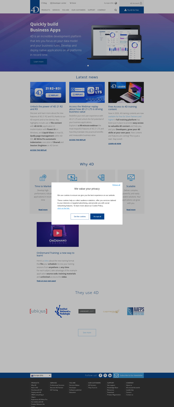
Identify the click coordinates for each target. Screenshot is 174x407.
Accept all (97, 216)
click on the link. (63, 208)
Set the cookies (80, 216)
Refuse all (116, 185)
